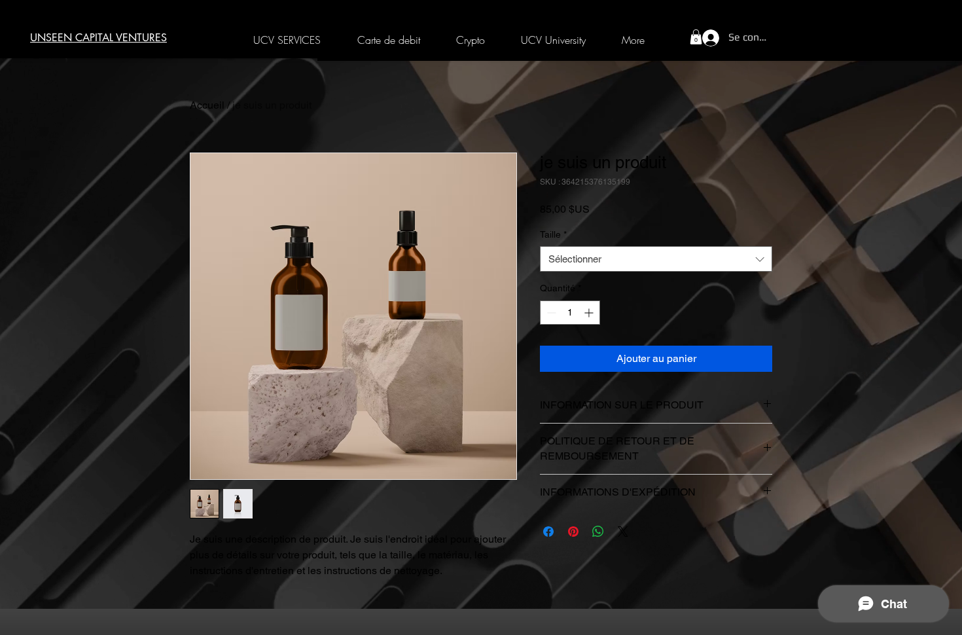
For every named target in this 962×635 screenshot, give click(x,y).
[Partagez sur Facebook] (548, 531)
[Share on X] (623, 531)
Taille (553, 234)
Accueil (207, 105)
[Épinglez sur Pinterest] (573, 531)
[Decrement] (550, 312)
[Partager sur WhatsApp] (598, 531)
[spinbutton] (570, 312)
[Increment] (590, 312)
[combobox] (656, 259)
